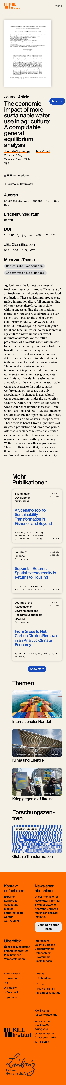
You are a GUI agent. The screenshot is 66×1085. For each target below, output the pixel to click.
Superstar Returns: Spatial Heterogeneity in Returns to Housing (35, 573)
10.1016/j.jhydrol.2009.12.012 (29, 235)
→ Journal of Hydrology (18, 184)
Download (43, 151)
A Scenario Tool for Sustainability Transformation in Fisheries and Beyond (33, 517)
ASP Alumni (11, 921)
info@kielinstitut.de (48, 992)
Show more (37, 669)
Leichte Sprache (45, 945)
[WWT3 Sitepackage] (16, 6)
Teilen (55, 101)
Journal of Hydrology (17, 151)
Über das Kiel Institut (17, 947)
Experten (9, 896)
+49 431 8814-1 (45, 988)
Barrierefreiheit (44, 949)
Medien (9, 909)
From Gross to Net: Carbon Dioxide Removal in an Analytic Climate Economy (36, 638)
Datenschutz (43, 953)
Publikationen (12, 955)
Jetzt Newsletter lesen (48, 927)
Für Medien (43, 978)
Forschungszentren (16, 951)
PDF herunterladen (18, 175)
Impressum (42, 941)
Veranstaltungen (14, 959)
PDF (57, 538)
